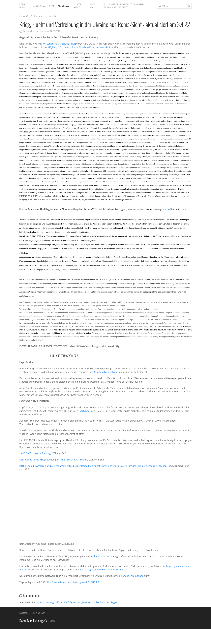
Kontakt (24, 613)
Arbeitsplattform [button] (43, 6)
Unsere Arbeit (77, 5)
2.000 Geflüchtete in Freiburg (35, 453)
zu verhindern (84, 411)
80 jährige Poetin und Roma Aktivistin (68, 47)
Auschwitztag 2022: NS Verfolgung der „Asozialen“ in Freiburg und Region (78, 602)
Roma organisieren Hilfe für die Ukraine (101, 569)
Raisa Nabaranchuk (99, 47)
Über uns (92, 5)
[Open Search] (189, 6)
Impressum (39, 613)
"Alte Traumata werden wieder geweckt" (67, 582)
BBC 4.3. (95, 582)
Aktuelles (63, 6)
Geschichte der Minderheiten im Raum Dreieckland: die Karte (123, 5)
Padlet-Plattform (100, 556)
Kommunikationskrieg (105, 372)
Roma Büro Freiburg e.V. (31, 16)
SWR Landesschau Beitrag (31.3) (58, 43)
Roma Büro (22, 5)
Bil (168, 209)
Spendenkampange (132, 575)
